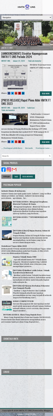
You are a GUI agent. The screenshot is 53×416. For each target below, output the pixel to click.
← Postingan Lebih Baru (11, 148)
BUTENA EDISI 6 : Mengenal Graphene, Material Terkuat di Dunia (30, 203)
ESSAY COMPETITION (23, 301)
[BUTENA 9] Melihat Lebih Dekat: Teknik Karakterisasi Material (31, 271)
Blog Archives (28, 176)
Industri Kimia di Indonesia (13, 191)
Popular (6, 176)
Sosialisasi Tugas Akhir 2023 (14, 246)
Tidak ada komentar (34, 60)
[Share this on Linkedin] (23, 93)
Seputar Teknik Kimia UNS (24, 257)
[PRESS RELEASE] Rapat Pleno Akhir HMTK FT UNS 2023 (26, 101)
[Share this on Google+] (16, 93)
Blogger (47, 411)
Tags (16, 176)
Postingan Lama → (44, 148)
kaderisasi (31, 107)
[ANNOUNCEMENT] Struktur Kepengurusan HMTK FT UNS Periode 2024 (24, 55)
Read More (46, 93)
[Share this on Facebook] (9, 93)
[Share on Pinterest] (19, 93)
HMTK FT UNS (7, 48)
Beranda (29, 148)
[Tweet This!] (12, 93)
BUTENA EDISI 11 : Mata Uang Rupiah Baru (22, 315)
